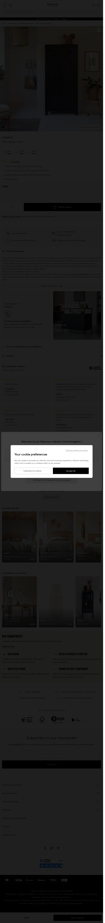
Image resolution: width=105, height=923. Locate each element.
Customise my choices (32, 471)
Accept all (70, 471)
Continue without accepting (77, 450)
